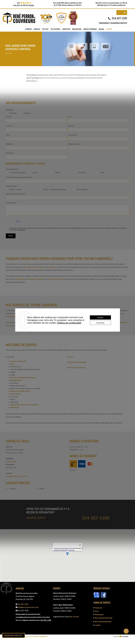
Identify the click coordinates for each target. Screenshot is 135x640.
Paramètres (100, 323)
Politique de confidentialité (69, 322)
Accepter (100, 317)
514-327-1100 (45, 620)
